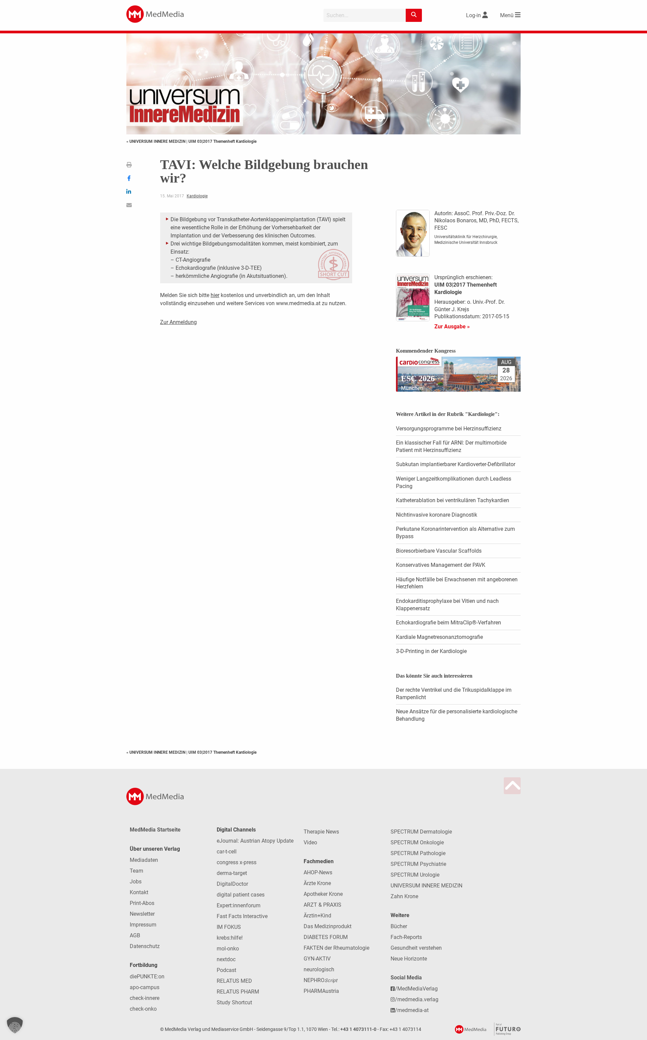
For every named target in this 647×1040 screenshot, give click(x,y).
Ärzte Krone (317, 883)
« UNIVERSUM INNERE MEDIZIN (156, 141)
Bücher (399, 926)
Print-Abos (142, 903)
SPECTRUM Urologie (415, 875)
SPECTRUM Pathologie (418, 853)
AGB (135, 935)
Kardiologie (197, 196)
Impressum (143, 924)
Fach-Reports (406, 937)
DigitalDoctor (232, 884)
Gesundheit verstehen (416, 948)
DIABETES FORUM (326, 937)
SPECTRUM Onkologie (417, 842)
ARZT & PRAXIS (322, 905)
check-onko (143, 1009)
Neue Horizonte (409, 958)
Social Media (406, 977)
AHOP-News (318, 872)
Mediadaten (144, 860)
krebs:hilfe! (230, 938)
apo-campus (144, 987)
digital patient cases (241, 894)
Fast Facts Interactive (242, 916)
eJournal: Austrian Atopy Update (255, 841)
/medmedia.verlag (416, 999)
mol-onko (228, 948)
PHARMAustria (321, 991)
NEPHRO (320, 980)
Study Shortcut (234, 1002)
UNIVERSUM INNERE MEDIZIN (426, 885)
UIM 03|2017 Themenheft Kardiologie (222, 141)
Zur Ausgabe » (452, 326)
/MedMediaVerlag (416, 988)
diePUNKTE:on (147, 976)
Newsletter (142, 914)
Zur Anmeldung (178, 322)
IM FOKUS (229, 927)
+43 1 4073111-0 (358, 1029)
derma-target (232, 873)
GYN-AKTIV (317, 958)
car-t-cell (227, 851)
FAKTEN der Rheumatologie (336, 948)
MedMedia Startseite (155, 829)
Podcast (226, 970)
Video (310, 842)
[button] (15, 1025)
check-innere (144, 998)
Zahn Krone (404, 896)
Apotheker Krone (323, 894)
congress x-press (236, 862)
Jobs (136, 881)
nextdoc (226, 959)
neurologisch (319, 969)
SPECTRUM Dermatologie (421, 831)
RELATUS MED (234, 981)
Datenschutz (145, 946)
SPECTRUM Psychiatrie (418, 864)
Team (136, 871)
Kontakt (139, 892)
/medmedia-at (412, 1010)
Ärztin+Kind (317, 915)
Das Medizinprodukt (327, 926)
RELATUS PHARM (238, 991)
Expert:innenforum (238, 905)
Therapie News (321, 831)
